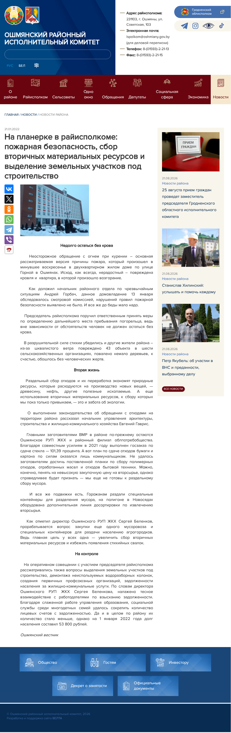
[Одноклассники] (9, 209)
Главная (12, 115)
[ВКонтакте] (9, 189)
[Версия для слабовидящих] (208, 26)
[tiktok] (221, 26)
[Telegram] (9, 229)
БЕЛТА (57, 718)
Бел (22, 66)
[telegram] (184, 26)
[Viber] (9, 239)
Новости (29, 115)
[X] (9, 199)
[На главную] (14, 15)
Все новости (173, 389)
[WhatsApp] (9, 219)
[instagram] (195, 26)
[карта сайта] (36, 65)
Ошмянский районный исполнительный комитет (52, 39)
